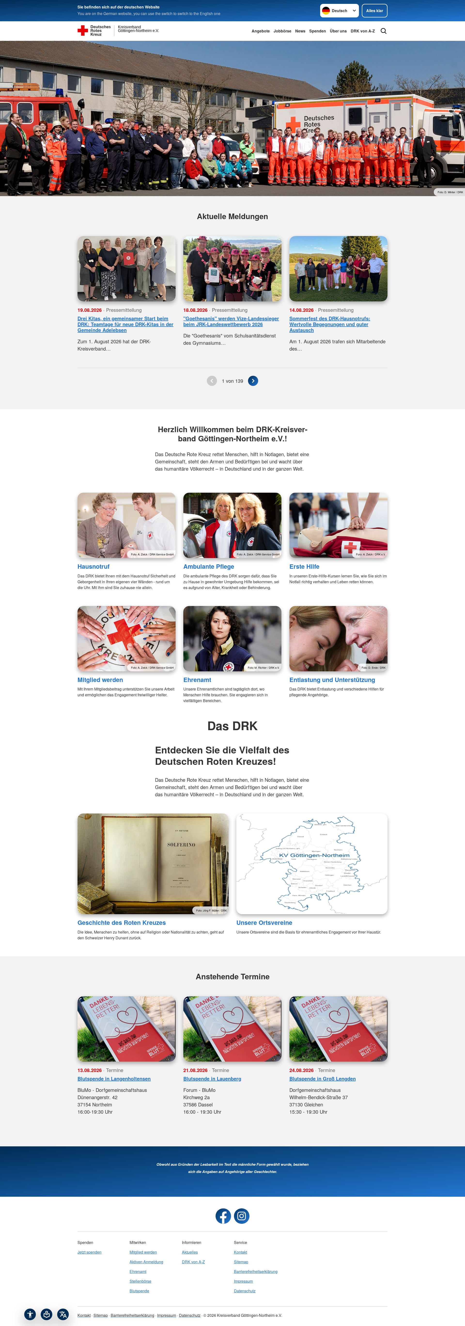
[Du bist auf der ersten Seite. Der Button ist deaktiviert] (212, 381)
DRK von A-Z (363, 31)
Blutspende (139, 1291)
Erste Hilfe (304, 566)
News (300, 31)
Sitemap (241, 1262)
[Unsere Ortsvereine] (312, 863)
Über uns (338, 31)
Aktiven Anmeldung (146, 1262)
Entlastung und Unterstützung (332, 679)
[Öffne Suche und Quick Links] (384, 31)
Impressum (243, 1281)
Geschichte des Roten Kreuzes (122, 922)
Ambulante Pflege (208, 566)
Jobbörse (282, 31)
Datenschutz (245, 1291)
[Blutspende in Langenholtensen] (127, 1029)
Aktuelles (190, 1252)
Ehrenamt (197, 679)
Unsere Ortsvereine (264, 922)
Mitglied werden (100, 679)
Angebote (261, 31)
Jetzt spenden (89, 1252)
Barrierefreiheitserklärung (256, 1271)
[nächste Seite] (253, 381)
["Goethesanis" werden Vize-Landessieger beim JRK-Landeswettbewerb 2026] (232, 268)
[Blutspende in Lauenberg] (232, 1029)
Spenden (317, 31)
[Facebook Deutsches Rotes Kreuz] (223, 1216)
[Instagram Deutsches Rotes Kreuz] (241, 1216)
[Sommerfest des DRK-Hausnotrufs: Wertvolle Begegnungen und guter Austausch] (338, 268)
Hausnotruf (93, 566)
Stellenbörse (140, 1281)
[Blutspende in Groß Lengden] (338, 1029)
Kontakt (240, 1252)
